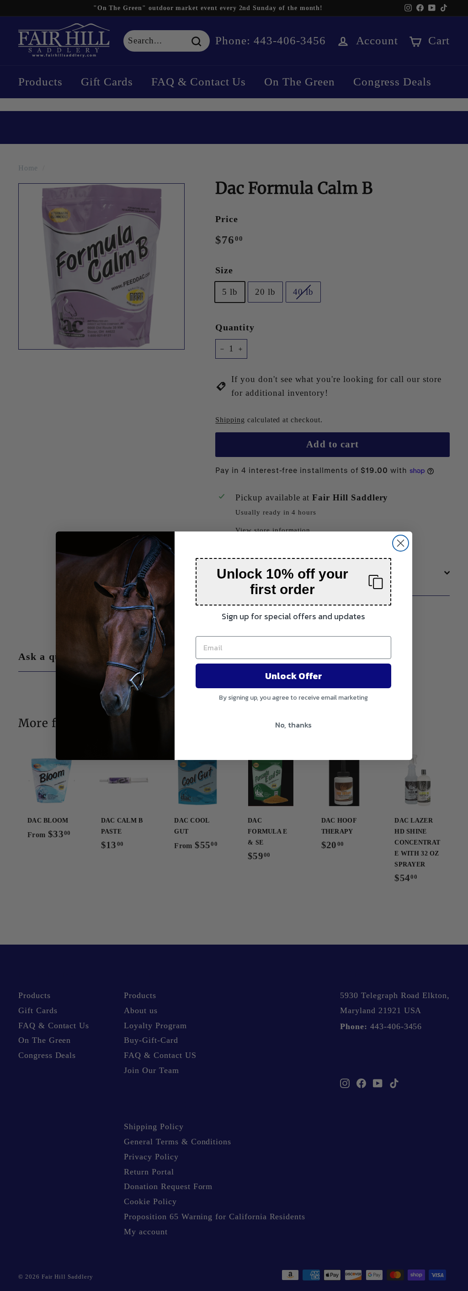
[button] (293, 582)
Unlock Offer (293, 676)
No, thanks (293, 724)
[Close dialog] (401, 543)
